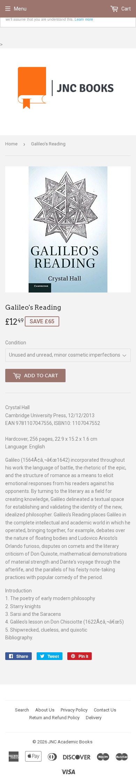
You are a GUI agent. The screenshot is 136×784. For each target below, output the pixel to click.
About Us (44, 710)
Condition (15, 342)
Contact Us (105, 710)
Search (22, 710)
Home (11, 143)
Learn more (84, 19)
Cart (125, 9)
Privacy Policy (74, 710)
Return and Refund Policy (54, 717)
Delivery (93, 717)
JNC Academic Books (70, 741)
